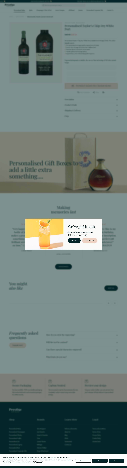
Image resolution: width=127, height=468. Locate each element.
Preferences (83, 461)
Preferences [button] (39, 462)
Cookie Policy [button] (69, 460)
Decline (100, 461)
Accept (116, 461)
